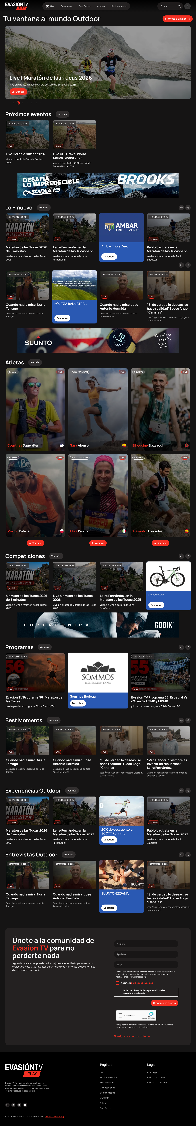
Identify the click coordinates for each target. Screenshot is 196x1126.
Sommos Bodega (83, 696)
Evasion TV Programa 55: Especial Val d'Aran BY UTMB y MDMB (159, 699)
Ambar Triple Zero (114, 246)
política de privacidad (142, 982)
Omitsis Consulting (54, 1116)
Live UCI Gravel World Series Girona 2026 (69, 156)
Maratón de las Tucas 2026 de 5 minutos (26, 249)
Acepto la (137, 982)
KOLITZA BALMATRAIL (70, 303)
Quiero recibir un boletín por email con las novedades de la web (144, 992)
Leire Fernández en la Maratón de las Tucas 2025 (73, 249)
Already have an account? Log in (132, 1036)
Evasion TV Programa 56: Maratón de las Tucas (34, 699)
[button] (22, 103)
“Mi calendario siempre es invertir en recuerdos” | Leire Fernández (167, 764)
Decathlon (156, 594)
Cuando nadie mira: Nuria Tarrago (25, 306)
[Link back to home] (16, 9)
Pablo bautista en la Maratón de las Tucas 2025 (167, 249)
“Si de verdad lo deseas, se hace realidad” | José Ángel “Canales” (168, 308)
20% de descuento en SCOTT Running (117, 831)
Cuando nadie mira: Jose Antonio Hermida (119, 306)
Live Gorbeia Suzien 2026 (25, 154)
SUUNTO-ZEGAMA (115, 893)
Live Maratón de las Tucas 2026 (73, 597)
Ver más (36, 543)
